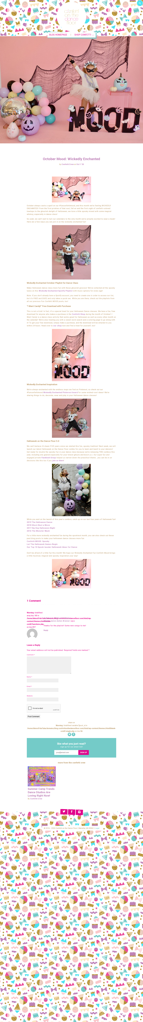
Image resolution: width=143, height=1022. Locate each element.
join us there (58, 461)
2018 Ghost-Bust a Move (38, 525)
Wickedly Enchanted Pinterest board (60, 392)
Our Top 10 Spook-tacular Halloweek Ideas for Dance (52, 547)
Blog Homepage (58, 35)
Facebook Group (49, 458)
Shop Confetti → (84, 35)
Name (29, 677)
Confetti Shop (78, 314)
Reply (46, 630)
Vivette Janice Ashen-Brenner (57, 621)
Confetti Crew (68, 164)
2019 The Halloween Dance (39, 522)
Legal (97, 828)
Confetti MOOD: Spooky (38, 541)
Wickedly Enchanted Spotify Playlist (56, 291)
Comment (31, 655)
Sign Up (83, 752)
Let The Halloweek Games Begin (42, 544)
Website (30, 696)
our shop (57, 326)
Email (29, 686)
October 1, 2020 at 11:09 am (57, 618)
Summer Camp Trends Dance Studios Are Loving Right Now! (41, 792)
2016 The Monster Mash (38, 531)
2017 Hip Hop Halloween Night (41, 528)
